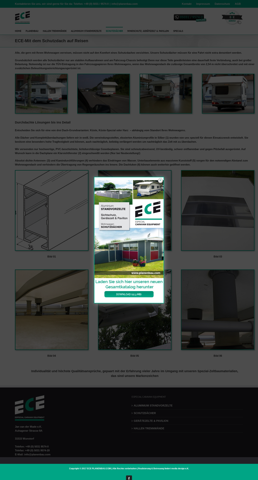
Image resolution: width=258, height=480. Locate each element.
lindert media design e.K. (176, 468)
